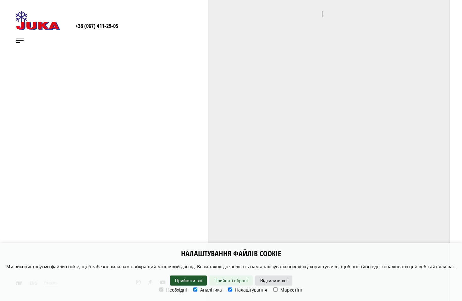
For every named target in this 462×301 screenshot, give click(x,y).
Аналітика (210, 290)
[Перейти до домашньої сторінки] (38, 20)
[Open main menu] (20, 40)
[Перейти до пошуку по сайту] (424, 19)
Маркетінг (291, 290)
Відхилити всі (273, 280)
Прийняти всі (188, 280)
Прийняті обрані (231, 280)
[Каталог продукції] (454, 19)
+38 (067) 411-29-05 (96, 26)
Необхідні (176, 290)
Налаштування (250, 290)
